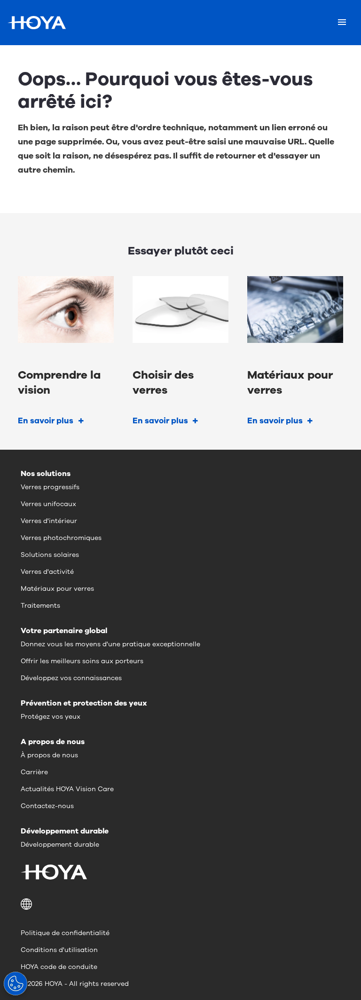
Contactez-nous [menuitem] (47, 806)
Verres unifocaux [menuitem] (48, 504)
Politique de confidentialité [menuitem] (65, 933)
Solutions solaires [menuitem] (50, 554)
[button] (180, 904)
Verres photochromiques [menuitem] (61, 537)
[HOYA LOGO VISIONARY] (37, 22)
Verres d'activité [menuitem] (47, 571)
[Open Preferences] (15, 983)
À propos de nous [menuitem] (49, 755)
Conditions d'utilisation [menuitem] (59, 949)
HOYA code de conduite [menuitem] (59, 966)
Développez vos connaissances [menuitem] (71, 678)
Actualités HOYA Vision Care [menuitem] (67, 789)
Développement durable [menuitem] (60, 844)
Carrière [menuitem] (34, 772)
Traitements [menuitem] (40, 605)
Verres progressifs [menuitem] (50, 487)
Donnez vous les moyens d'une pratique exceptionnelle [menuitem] (110, 644)
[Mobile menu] (341, 23)
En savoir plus (45, 420)
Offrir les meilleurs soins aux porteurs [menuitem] (82, 661)
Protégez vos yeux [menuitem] (50, 716)
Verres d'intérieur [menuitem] (49, 520)
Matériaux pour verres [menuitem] (57, 588)
